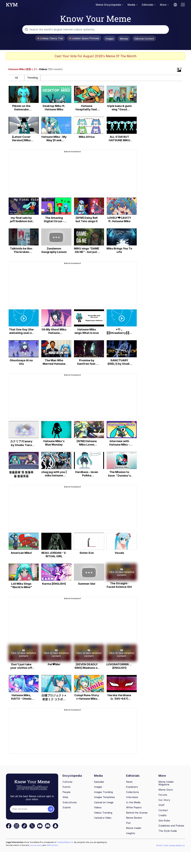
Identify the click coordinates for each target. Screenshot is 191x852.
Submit (67, 807)
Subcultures (70, 802)
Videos (97, 807)
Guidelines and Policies (171, 825)
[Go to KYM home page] (12, 5)
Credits (162, 815)
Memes (124, 38)
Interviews (132, 797)
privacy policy (36, 845)
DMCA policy (52, 845)
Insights (130, 833)
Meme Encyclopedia (108, 4)
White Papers (134, 807)
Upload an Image (103, 802)
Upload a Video (102, 817)
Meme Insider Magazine (166, 783)
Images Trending (103, 792)
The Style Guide (167, 830)
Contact (163, 810)
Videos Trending (103, 812)
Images (109, 38)
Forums (162, 794)
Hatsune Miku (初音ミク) (22, 69)
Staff (161, 805)
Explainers (132, 786)
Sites (65, 797)
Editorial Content (144, 38)
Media (131, 4)
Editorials (147, 4)
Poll (128, 823)
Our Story (164, 800)
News (129, 781)
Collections (132, 792)
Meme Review (134, 817)
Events (66, 786)
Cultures (67, 781)
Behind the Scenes (137, 812)
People (66, 792)
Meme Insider (133, 828)
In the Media (133, 802)
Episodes (99, 781)
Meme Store (165, 789)
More (163, 4)
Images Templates (104, 797)
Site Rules (164, 820)
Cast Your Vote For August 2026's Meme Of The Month (96, 56)
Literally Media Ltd (65, 842)
